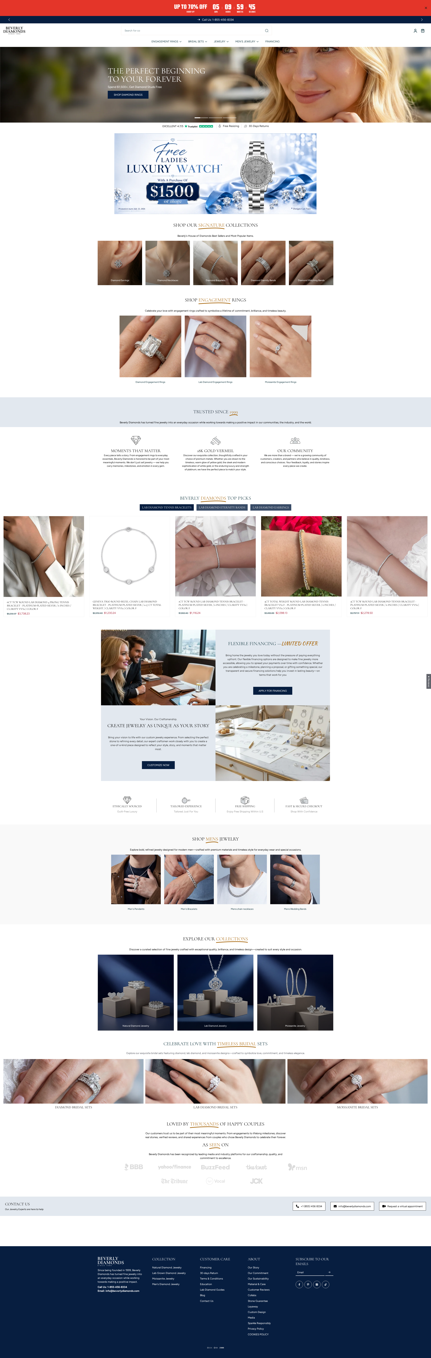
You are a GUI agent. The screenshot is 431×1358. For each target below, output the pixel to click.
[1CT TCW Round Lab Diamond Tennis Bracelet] (215, 556)
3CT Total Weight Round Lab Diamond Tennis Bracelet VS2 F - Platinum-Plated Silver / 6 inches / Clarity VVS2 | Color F (300, 605)
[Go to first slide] (422, 20)
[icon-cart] (422, 30)
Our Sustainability (258, 1278)
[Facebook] (299, 1284)
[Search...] (266, 30)
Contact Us (206, 1301)
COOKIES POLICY (258, 1334)
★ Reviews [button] (428, 681)
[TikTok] (325, 1284)
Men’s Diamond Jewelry (165, 1284)
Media (251, 1317)
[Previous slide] (9, 20)
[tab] (201, 118)
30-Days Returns (259, 126)
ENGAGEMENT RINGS (165, 41)
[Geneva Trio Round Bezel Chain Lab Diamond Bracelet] (129, 556)
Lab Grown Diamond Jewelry (169, 1273)
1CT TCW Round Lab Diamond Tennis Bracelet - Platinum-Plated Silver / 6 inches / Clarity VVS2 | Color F (213, 605)
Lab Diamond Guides (212, 1289)
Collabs (252, 1295)
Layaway (253, 1306)
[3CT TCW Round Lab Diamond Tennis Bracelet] (387, 556)
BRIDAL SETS (196, 41)
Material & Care (257, 1284)
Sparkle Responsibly (259, 1323)
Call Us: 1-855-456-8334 (112, 1287)
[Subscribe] (329, 1272)
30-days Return (209, 1273)
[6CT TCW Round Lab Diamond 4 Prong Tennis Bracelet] (44, 556)
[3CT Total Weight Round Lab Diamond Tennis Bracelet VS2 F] (301, 556)
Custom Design (257, 1312)
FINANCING (272, 41)
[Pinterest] (308, 1284)
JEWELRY (219, 41)
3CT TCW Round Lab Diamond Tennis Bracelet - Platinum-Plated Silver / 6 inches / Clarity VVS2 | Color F (384, 605)
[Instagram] (317, 1284)
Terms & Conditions (211, 1278)
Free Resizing (231, 126)
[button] (67, 1326)
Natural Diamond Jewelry (166, 1267)
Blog (202, 1295)
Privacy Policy (256, 1328)
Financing (205, 1267)
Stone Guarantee (258, 1301)
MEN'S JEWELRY (245, 41)
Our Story (253, 1267)
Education (206, 1284)
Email (300, 1272)
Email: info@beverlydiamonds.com (118, 1290)
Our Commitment (258, 1273)
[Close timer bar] (426, 8)
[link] (133, 1167)
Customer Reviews (259, 1289)
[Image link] (73, 1081)
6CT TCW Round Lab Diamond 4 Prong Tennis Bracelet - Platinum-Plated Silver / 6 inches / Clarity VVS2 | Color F (39, 606)
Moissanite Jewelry (163, 1278)
